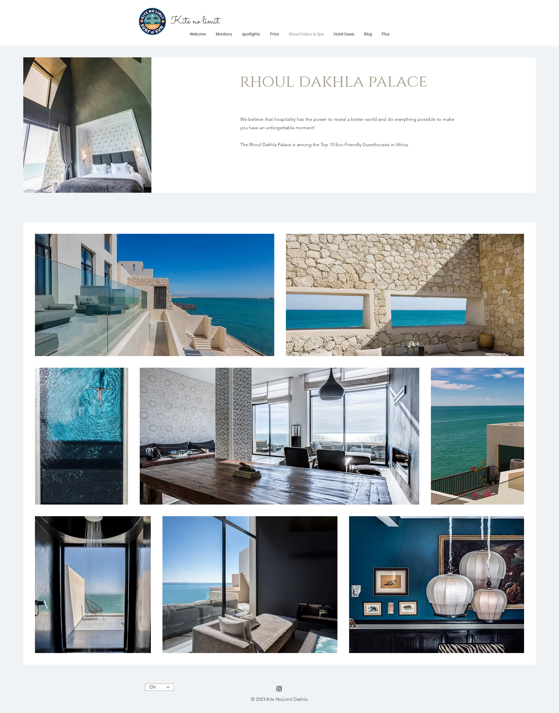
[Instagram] (279, 688)
